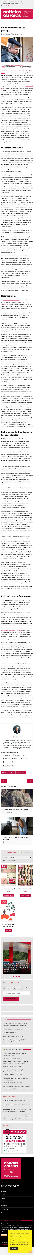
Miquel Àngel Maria (9, 842)
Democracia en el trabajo (9, 1032)
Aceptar (14, 1248)
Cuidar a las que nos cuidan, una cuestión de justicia (16, 838)
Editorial (5, 1104)
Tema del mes (6, 1109)
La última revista (5, 3)
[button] (13, 976)
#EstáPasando (8, 961)
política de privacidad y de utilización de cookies (17, 1236)
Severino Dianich (8, 812)
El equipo (3, 1194)
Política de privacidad (7, 1244)
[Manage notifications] (30, 1252)
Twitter (4, 5)
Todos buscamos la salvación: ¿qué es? (15, 809)
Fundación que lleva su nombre (11, 300)
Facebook (1, 5)
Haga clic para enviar (10, 998)
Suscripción (16, 1)
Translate (14, 860)
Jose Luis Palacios (10, 971)
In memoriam (21, 772)
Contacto (9, 1)
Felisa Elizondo (6, 34)
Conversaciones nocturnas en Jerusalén (11, 630)
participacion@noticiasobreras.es (21, 1119)
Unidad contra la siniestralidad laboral (13, 1036)
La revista (3, 1)
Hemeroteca (4, 1209)
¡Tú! (5, 1019)
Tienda (12, 3)
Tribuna (21, 34)
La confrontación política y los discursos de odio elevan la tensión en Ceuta (16, 967)
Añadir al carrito (9, 895)
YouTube (8, 5)
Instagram (6, 5)
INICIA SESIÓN (19, 3)
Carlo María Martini (8, 772)
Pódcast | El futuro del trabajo (13, 1049)
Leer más (8, 930)
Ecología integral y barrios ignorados (12, 1029)
